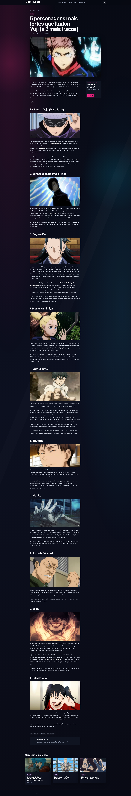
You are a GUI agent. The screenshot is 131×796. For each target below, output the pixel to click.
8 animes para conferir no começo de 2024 (61, 778)
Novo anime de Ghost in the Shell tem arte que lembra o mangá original (35, 778)
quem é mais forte (50, 733)
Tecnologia (64, 2)
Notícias (29, 774)
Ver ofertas (90, 95)
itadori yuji (36, 733)
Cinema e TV (82, 2)
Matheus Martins (35, 33)
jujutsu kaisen (42, 733)
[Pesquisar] (104, 2)
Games (75, 2)
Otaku (34, 10)
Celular (70, 2)
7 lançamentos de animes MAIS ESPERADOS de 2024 (90, 778)
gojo (31, 733)
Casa (59, 2)
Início (31, 10)
